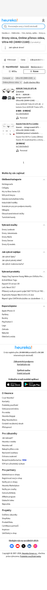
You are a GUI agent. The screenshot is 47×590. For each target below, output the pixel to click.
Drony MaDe (7, 237)
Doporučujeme (9, 306)
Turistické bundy (8, 217)
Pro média (6, 412)
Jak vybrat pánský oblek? (12, 260)
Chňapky (5, 188)
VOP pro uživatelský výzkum (13, 463)
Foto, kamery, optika (29, 33)
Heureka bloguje (8, 416)
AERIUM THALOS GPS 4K (26, 88)
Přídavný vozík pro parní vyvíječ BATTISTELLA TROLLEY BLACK (23, 291)
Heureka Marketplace (10, 485)
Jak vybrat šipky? (9, 256)
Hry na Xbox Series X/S (11, 191)
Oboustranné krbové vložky (13, 213)
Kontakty (6, 401)
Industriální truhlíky (9, 202)
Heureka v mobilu (9, 441)
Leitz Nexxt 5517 (8, 287)
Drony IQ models (8, 244)
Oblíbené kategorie (11, 179)
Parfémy (5, 314)
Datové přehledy (9, 493)
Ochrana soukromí (9, 456)
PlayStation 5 (7, 322)
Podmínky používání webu (30, 556)
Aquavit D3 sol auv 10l (10, 283)
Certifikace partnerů (10, 526)
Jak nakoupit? (7, 438)
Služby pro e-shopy (9, 482)
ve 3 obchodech (22, 146)
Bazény (5, 318)
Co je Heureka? (8, 398)
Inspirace (5, 529)
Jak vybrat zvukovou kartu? (13, 264)
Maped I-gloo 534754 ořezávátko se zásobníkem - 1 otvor (23, 298)
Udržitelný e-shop (9, 533)
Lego (4, 325)
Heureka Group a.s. (29, 553)
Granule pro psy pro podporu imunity (16, 206)
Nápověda (6, 504)
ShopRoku (6, 518)
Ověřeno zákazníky (9, 514)
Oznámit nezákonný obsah (12, 423)
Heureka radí (7, 445)
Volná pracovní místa (10, 409)
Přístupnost (7, 427)
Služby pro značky (9, 489)
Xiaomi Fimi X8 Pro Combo (27, 123)
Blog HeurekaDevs (9, 420)
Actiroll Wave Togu (9, 280)
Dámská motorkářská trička (13, 199)
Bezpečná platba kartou (11, 460)
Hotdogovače (7, 184)
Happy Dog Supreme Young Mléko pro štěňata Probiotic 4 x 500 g (23, 276)
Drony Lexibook (8, 229)
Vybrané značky (9, 225)
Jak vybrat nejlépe (11, 252)
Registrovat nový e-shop (12, 478)
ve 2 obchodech (22, 113)
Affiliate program (8, 496)
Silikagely (5, 210)
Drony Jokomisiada (9, 233)
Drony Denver (7, 240)
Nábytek (5, 332)
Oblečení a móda (8, 336)
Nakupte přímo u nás (10, 449)
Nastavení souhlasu (10, 452)
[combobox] (23, 26)
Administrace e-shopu (11, 474)
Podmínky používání (10, 405)
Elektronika (16, 33)
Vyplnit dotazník (23, 373)
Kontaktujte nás (23, 364)
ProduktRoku (7, 522)
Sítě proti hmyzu (8, 195)
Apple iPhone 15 (8, 311)
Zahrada (5, 329)
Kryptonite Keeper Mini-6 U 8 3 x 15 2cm (18, 294)
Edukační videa (8, 500)
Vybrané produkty (11, 271)
